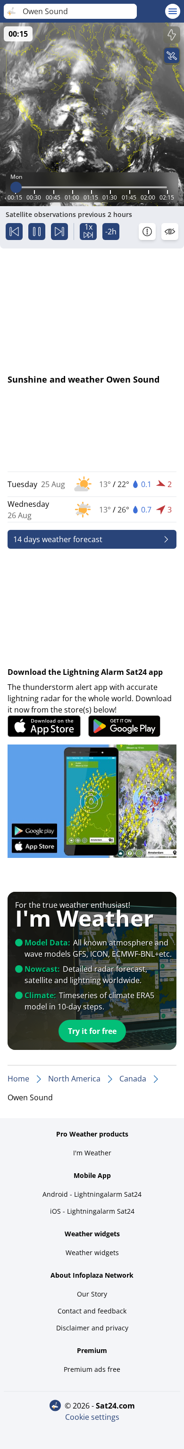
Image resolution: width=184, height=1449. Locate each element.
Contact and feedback (92, 1310)
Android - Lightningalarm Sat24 (92, 1194)
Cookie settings (92, 1417)
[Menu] (172, 11)
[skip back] (14, 231)
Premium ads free (92, 1369)
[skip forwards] (59, 231)
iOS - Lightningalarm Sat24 (92, 1211)
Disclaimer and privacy (92, 1327)
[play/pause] (36, 231)
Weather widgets (92, 1252)
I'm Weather (92, 1152)
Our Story (92, 1293)
